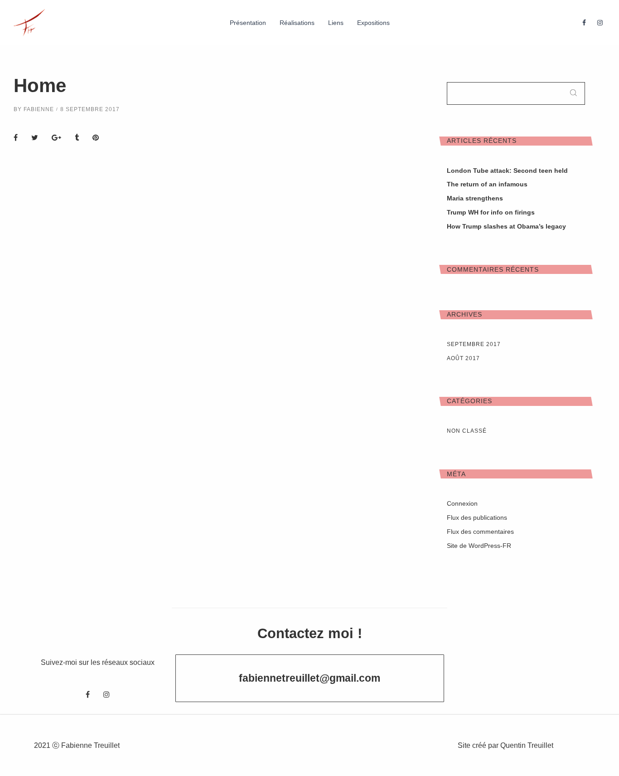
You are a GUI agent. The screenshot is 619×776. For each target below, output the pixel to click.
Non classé (467, 431)
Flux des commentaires (480, 531)
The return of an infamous (487, 184)
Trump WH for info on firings (491, 212)
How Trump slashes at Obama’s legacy (506, 226)
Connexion (462, 503)
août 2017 (463, 358)
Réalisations (297, 22)
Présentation (248, 22)
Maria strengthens (475, 198)
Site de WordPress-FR (479, 545)
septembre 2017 (474, 344)
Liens (335, 22)
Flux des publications (477, 517)
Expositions (373, 22)
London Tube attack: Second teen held (507, 170)
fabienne (39, 109)
